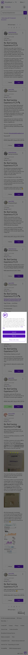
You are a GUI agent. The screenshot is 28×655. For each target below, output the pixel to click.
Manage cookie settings (14, 339)
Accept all (14, 332)
